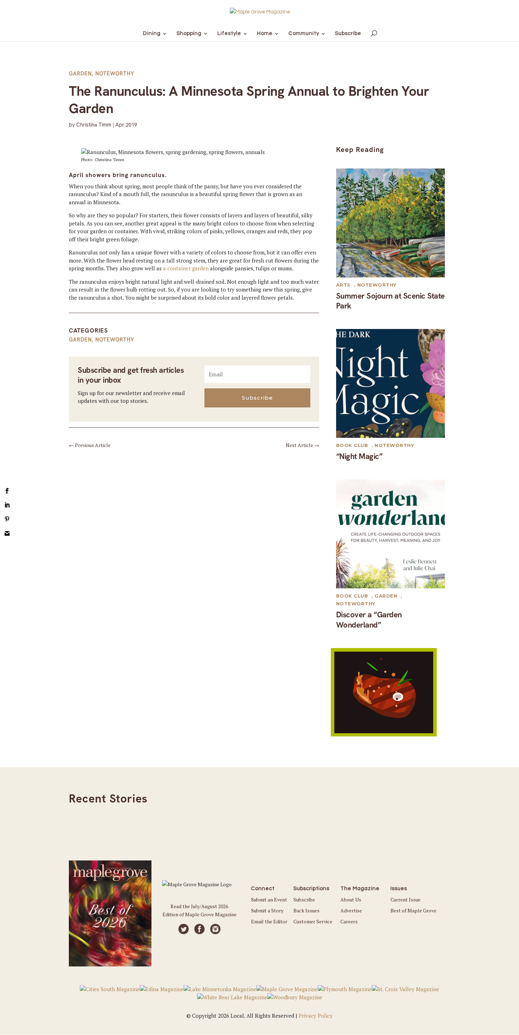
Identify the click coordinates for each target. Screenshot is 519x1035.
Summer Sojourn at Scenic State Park (390, 301)
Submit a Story (267, 910)
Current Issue (405, 899)
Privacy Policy (316, 1015)
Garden (80, 73)
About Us (350, 899)
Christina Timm (93, 124)
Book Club (352, 445)
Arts (343, 285)
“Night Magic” (359, 456)
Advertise (351, 910)
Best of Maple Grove (413, 910)
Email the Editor (269, 921)
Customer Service (312, 921)
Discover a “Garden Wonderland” (369, 620)
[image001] (384, 734)
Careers (349, 921)
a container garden (186, 268)
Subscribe (304, 899)
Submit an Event (269, 899)
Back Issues (306, 910)
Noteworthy (114, 73)
